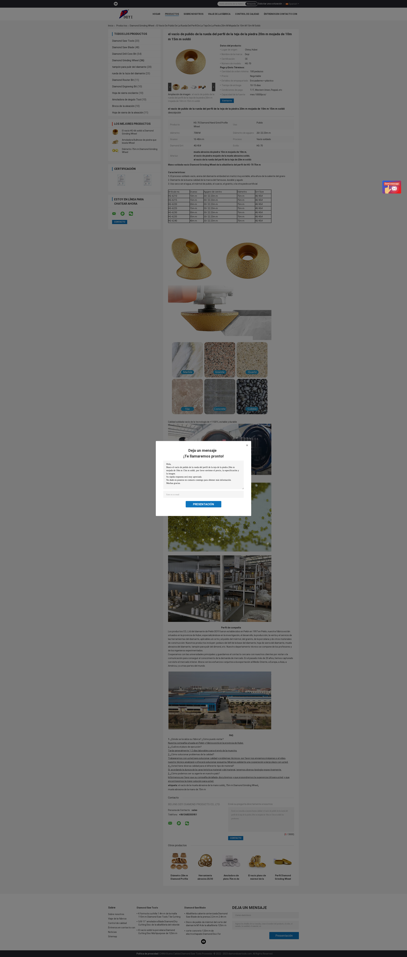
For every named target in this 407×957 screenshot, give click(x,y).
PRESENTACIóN (203, 504)
